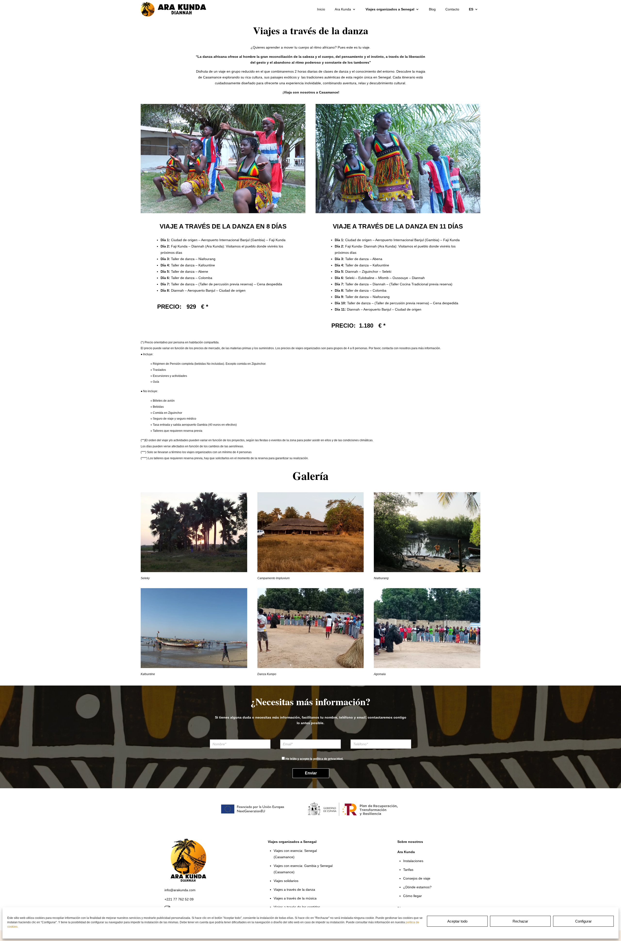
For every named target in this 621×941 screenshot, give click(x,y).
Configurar (583, 921)
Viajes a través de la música (295, 898)
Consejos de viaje (416, 878)
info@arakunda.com (180, 890)
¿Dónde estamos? (417, 887)
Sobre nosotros (410, 842)
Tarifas (408, 870)
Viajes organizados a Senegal (390, 9)
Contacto (452, 9)
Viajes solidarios (286, 881)
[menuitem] (473, 9)
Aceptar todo (457, 921)
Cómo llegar (412, 896)
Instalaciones (413, 861)
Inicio (321, 9)
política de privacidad (328, 759)
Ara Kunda (343, 9)
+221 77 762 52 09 (179, 899)
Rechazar (520, 921)
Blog (432, 9)
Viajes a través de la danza (294, 889)
